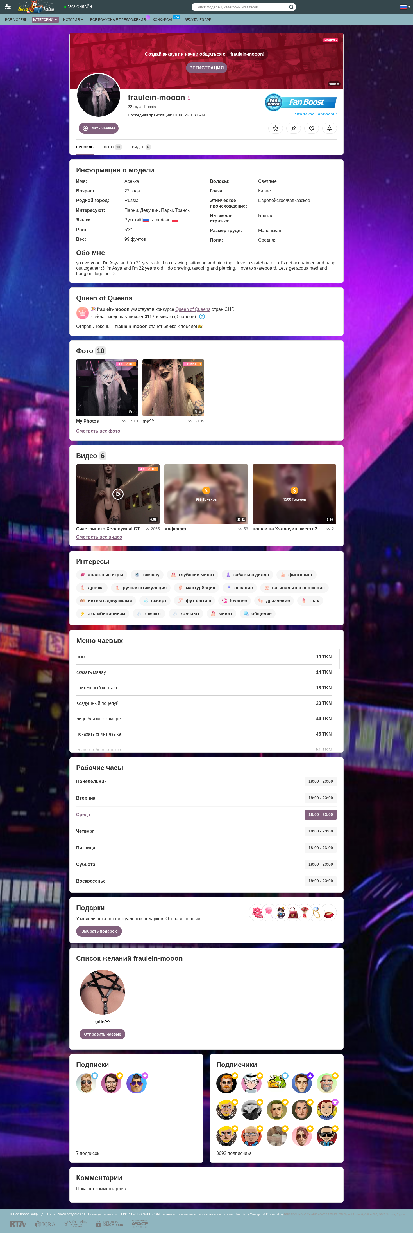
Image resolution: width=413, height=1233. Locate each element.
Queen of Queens (192, 309)
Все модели (16, 20)
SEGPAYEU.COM (147, 1214)
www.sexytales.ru (71, 1214)
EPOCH (126, 1214)
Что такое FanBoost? (316, 114)
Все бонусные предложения (118, 20)
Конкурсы (162, 20)
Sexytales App (198, 20)
